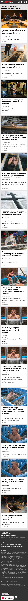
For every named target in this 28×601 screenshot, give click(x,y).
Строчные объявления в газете (11, 544)
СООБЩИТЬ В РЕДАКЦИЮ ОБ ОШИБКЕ (12, 546)
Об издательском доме (8, 535)
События (5, 526)
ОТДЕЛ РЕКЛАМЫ (6, 542)
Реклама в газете (19, 538)
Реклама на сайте (7, 538)
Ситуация (5, 41)
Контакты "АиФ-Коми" (8, 540)
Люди (4, 422)
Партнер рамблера (14, 593)
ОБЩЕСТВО (5, 150)
